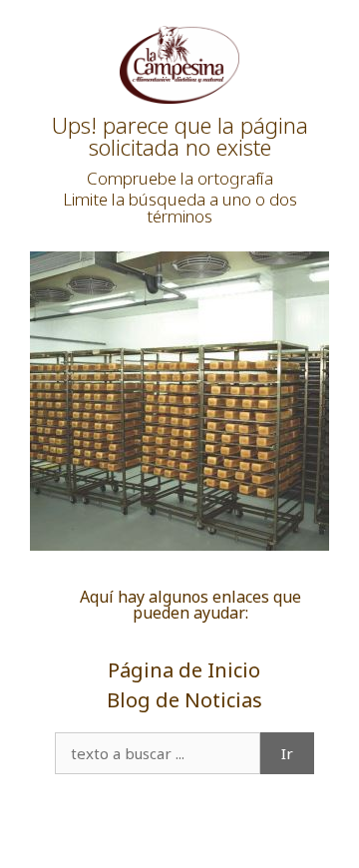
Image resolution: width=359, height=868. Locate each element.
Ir (287, 753)
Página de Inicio (184, 669)
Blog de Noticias (184, 699)
